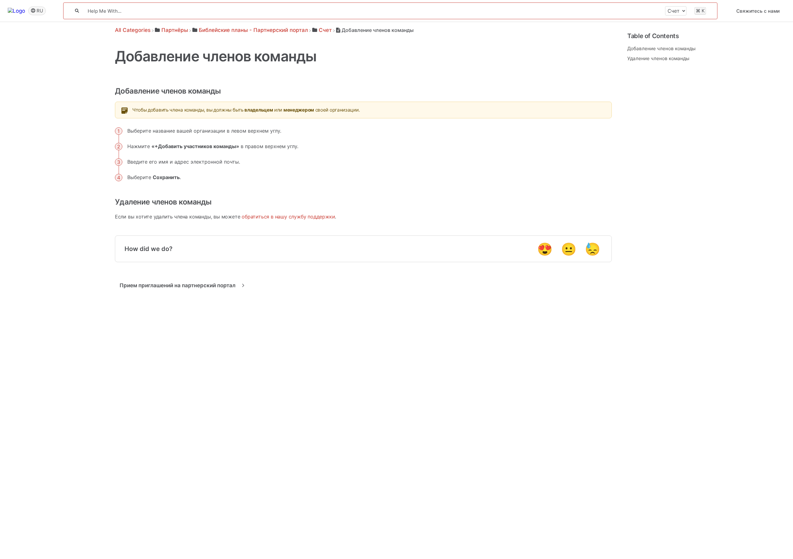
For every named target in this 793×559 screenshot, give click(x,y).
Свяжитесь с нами (758, 11)
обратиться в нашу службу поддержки (288, 216)
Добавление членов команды (661, 48)
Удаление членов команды (658, 58)
